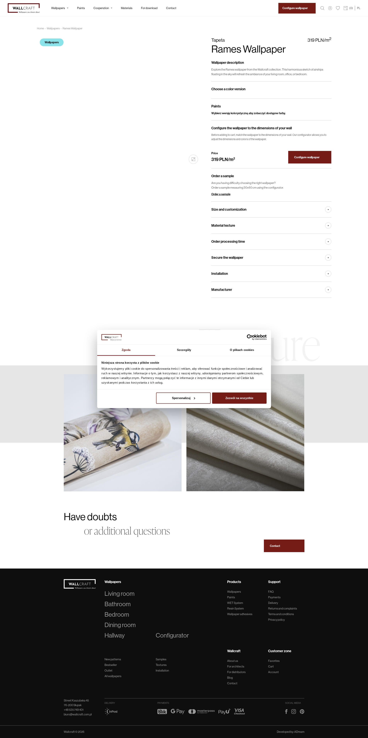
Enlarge (193, 159)
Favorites (274, 660)
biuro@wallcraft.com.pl (78, 714)
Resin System (235, 608)
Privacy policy (276, 619)
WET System (235, 602)
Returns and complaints (282, 608)
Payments (274, 597)
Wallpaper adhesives (239, 614)
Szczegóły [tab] (184, 350)
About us (232, 660)
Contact (171, 8)
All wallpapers (113, 676)
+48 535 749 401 (73, 709)
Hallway (115, 635)
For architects (235, 666)
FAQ (271, 591)
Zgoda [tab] (126, 350)
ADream (299, 731)
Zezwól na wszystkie (239, 398)
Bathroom (118, 604)
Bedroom (117, 614)
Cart (271, 666)
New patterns (113, 659)
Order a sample (220, 194)
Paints (81, 8)
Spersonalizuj (181, 398)
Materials (126, 8)
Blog (230, 677)
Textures (161, 664)
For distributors (236, 672)
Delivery (273, 602)
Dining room (120, 624)
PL (358, 8)
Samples (161, 659)
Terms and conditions (281, 614)
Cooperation (101, 8)
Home (40, 28)
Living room (119, 593)
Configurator (172, 635)
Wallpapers (58, 8)
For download (149, 8)
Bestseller (111, 664)
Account (273, 672)
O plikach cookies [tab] (242, 350)
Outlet (108, 670)
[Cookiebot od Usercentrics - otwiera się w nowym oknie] (250, 337)
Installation (162, 670)
